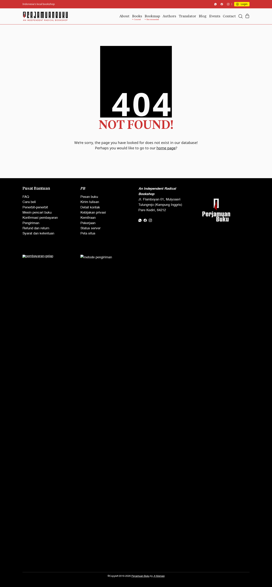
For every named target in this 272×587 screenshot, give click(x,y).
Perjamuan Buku (140, 576)
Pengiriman (31, 223)
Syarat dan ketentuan (38, 233)
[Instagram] (228, 4)
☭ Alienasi (159, 576)
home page (166, 148)
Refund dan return (36, 228)
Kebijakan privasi (93, 212)
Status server (90, 228)
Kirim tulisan (89, 202)
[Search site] (240, 16)
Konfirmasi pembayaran (40, 217)
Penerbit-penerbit (35, 207)
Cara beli (29, 202)
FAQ (26, 196)
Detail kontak (90, 207)
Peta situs (87, 233)
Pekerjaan (87, 223)
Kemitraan (88, 217)
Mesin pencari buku (37, 212)
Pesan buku (89, 196)
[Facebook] (222, 4)
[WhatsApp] (215, 4)
